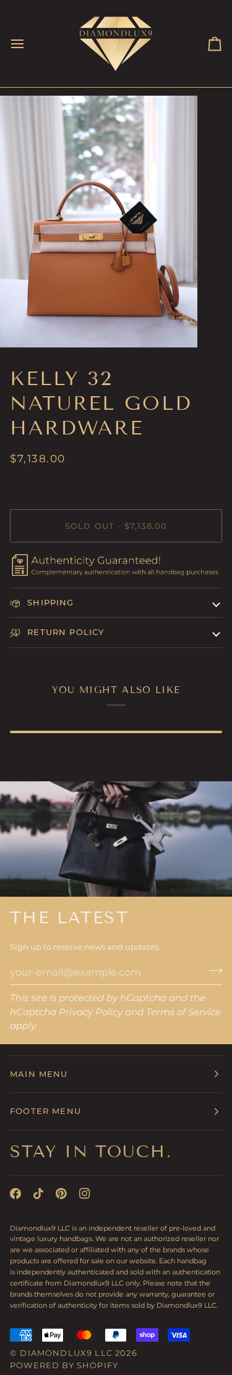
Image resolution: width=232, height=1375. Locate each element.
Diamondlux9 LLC (66, 1353)
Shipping (49, 602)
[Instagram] (84, 1193)
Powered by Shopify (64, 1365)
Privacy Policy (90, 1012)
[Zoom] (23, 324)
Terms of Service (183, 1012)
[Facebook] (15, 1193)
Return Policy (64, 632)
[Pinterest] (61, 1193)
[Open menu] (28, 43)
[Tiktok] (38, 1193)
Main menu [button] (39, 1074)
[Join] (212, 971)
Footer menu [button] (45, 1111)
